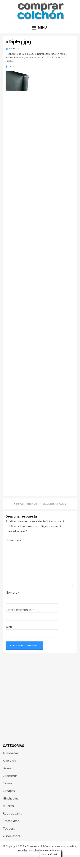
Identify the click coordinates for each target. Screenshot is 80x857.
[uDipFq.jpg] (20, 81)
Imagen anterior (26, 503)
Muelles (8, 806)
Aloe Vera (9, 761)
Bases (7, 768)
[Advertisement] (40, 135)
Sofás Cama (11, 821)
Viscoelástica (11, 836)
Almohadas (10, 753)
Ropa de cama (12, 813)
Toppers (9, 828)
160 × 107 (13, 66)
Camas (7, 783)
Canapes (9, 791)
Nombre (13, 592)
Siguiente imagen (53, 503)
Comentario (15, 540)
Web (9, 627)
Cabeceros (10, 776)
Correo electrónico (20, 610)
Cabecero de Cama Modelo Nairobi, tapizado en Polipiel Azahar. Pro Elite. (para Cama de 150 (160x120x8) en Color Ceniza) (36, 57)
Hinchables (10, 798)
